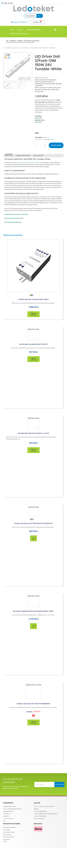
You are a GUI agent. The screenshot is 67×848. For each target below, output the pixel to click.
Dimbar (55, 87)
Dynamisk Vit (38, 89)
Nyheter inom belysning (19, 34)
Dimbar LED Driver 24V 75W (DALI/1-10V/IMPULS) (33, 523)
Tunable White (24, 48)
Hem (12, 30)
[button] (29, 55)
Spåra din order (8, 3)
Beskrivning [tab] (8, 155)
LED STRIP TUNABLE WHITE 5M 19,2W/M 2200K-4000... (33, 611)
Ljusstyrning (15, 48)
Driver (59, 87)
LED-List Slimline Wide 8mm (13, 222)
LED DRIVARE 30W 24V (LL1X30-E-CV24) (33, 433)
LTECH (41, 91)
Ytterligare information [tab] (23, 155)
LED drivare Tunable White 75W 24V (33, 344)
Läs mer (33, 538)
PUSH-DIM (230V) (57, 83)
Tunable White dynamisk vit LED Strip (16, 214)
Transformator (46, 89)
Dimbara (51, 81)
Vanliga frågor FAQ (33, 30)
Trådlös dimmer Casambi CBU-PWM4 (33, 299)
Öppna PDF (38, 118)
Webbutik (9, 48)
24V (40, 87)
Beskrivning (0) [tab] (38, 155)
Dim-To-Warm (48, 87)
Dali (43, 87)
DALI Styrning (45, 81)
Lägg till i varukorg (56, 145)
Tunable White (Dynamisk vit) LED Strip (29, 162)
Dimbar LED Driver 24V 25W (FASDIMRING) (33, 704)
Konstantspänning (40, 83)
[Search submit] (38, 16)
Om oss (20, 30)
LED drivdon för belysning (47, 80)
